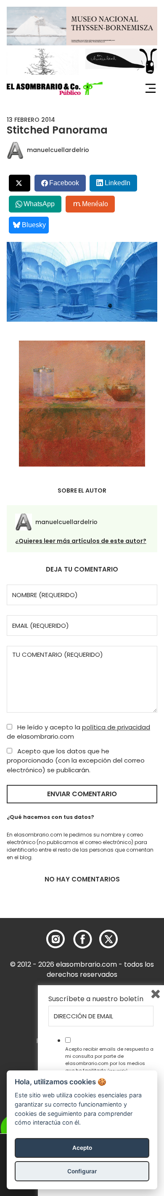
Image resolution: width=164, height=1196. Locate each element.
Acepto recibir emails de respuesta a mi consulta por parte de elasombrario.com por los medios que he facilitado (109, 1059)
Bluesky (34, 224)
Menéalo (95, 203)
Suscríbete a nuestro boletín (95, 999)
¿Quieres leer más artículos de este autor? (80, 541)
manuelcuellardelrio (58, 150)
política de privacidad (116, 727)
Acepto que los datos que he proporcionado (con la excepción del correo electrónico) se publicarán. (76, 760)
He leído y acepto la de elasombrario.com (78, 732)
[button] (55, 88)
